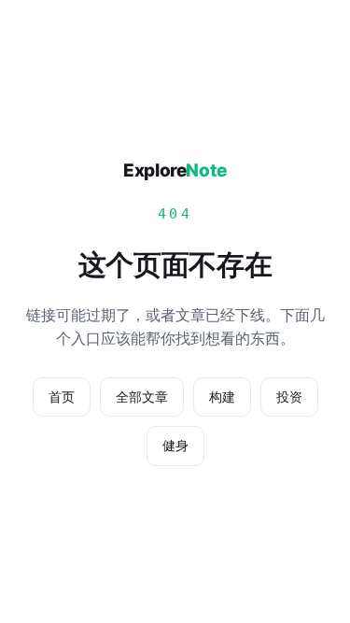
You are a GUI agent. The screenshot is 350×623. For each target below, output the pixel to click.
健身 (175, 445)
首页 (62, 396)
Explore (175, 170)
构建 (222, 396)
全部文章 (142, 396)
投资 (289, 396)
